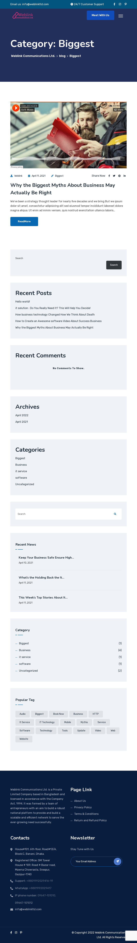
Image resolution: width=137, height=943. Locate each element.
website (24, 739)
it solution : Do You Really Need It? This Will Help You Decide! (53, 308)
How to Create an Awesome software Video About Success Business (58, 321)
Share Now (98, 175)
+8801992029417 (40, 888)
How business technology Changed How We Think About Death (55, 314)
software (21, 477)
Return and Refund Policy (90, 820)
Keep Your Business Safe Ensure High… (46, 558)
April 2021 (21, 421)
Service (102, 722)
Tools (65, 730)
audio (23, 714)
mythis (84, 722)
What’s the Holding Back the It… (41, 578)
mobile (67, 722)
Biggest (59, 175)
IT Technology (47, 722)
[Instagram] (16, 932)
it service (21, 471)
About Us (80, 800)
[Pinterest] (21, 932)
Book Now (58, 714)
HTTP (96, 714)
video (98, 730)
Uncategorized (24, 484)
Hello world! (22, 301)
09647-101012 (24, 902)
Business (21, 464)
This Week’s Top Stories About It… (43, 598)
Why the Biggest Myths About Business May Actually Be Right (54, 327)
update (81, 730)
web (113, 730)
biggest (39, 714)
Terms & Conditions (86, 813)
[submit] (117, 861)
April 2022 (21, 415)
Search (19, 258)
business (78, 714)
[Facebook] (11, 932)
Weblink (18, 175)
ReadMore (24, 221)
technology (46, 730)
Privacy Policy (83, 807)
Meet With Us (100, 15)
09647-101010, (47, 895)
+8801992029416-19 (39, 880)
